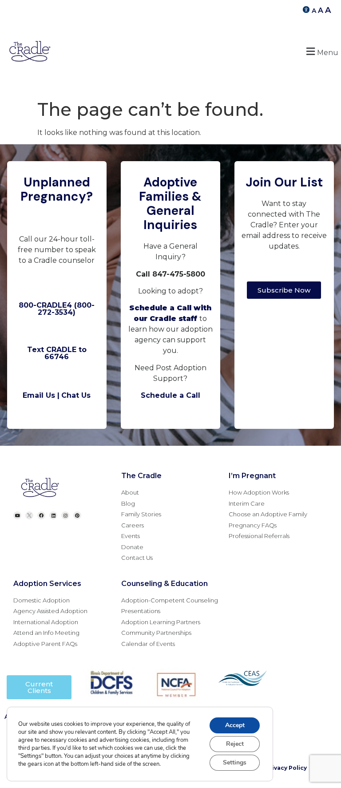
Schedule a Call (170, 395)
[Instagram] (65, 515)
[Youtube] (17, 515)
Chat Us (76, 395)
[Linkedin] (53, 515)
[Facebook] (41, 515)
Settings (234, 762)
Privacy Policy (286, 767)
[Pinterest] (77, 515)
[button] (321, 51)
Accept (235, 725)
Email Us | (41, 395)
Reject (235, 744)
